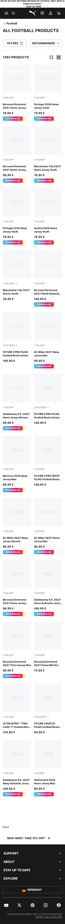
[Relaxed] (58, 57)
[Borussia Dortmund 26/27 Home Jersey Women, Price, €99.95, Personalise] (17, 588)
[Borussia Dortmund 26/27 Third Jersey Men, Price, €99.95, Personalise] (17, 650)
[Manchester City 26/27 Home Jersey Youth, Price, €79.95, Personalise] (48, 154)
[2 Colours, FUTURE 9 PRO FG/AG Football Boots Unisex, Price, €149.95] (17, 337)
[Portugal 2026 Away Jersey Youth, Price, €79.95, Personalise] (17, 216)
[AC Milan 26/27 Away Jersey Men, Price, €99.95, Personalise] (48, 340)
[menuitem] (6, 905)
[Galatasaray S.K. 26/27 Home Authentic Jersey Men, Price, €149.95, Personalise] (48, 588)
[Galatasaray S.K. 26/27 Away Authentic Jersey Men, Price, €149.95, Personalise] (17, 768)
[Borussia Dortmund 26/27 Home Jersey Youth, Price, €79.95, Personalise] (17, 92)
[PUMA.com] (32, 13)
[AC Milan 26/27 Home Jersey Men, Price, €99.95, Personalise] (48, 526)
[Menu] (6, 13)
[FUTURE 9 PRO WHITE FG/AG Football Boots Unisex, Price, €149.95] (48, 461)
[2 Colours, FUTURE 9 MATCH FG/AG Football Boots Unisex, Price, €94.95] (48, 709)
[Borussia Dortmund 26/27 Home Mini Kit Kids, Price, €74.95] (48, 647)
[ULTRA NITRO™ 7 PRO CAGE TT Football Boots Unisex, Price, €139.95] (17, 709)
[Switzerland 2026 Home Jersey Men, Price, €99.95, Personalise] (48, 768)
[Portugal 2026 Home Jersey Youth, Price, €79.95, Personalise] (48, 92)
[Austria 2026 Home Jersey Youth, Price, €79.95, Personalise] (48, 216)
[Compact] (51, 57)
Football (11, 23)
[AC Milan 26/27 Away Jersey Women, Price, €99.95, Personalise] (17, 526)
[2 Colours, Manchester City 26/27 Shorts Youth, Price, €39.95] (17, 275)
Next (6, 827)
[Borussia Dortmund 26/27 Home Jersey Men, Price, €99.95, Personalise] (17, 154)
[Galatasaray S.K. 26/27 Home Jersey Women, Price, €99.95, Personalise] (17, 402)
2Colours (9, 283)
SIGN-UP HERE (33, 6)
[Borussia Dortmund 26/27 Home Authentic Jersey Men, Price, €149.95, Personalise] (48, 278)
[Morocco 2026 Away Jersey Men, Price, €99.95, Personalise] (17, 464)
